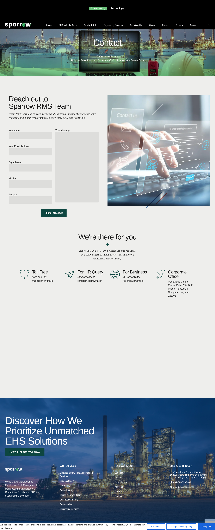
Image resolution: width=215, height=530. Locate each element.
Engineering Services (113, 25)
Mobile (12, 178)
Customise (156, 526)
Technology (117, 8)
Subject (13, 194)
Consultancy (98, 8)
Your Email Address (19, 146)
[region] (107, 525)
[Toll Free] (24, 274)
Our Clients (120, 472)
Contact (193, 25)
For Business (135, 272)
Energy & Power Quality (70, 495)
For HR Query (90, 272)
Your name (14, 130)
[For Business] (115, 274)
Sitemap (118, 496)
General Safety (66, 490)
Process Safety (67, 481)
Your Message (62, 130)
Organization (15, 162)
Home (49, 25)
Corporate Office (177, 274)
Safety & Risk (90, 25)
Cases (152, 25)
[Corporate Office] (160, 274)
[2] (14, 470)
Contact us (120, 491)
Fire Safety (65, 485)
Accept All (206, 526)
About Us (119, 486)
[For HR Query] (69, 274)
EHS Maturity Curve (68, 25)
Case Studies (121, 482)
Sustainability (136, 25)
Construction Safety (69, 499)
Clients (165, 25)
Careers (179, 25)
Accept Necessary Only (181, 526)
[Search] (209, 25)
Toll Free (40, 272)
